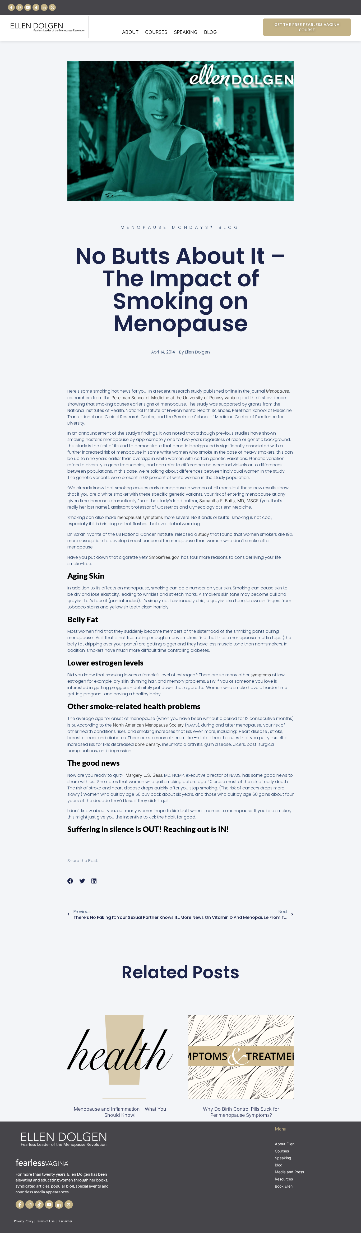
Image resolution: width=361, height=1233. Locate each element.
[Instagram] (19, 7)
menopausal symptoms (140, 517)
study (203, 534)
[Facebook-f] (11, 7)
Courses (156, 32)
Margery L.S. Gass (144, 775)
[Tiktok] (36, 7)
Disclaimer (65, 1221)
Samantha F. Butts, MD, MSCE (229, 500)
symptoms (261, 674)
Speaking (185, 32)
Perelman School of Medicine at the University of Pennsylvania (174, 397)
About (130, 32)
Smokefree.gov (164, 557)
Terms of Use (45, 1221)
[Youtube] (27, 7)
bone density (147, 744)
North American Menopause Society (148, 725)
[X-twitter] (52, 7)
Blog (210, 32)
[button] (70, 881)
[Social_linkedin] (44, 7)
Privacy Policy (23, 1221)
